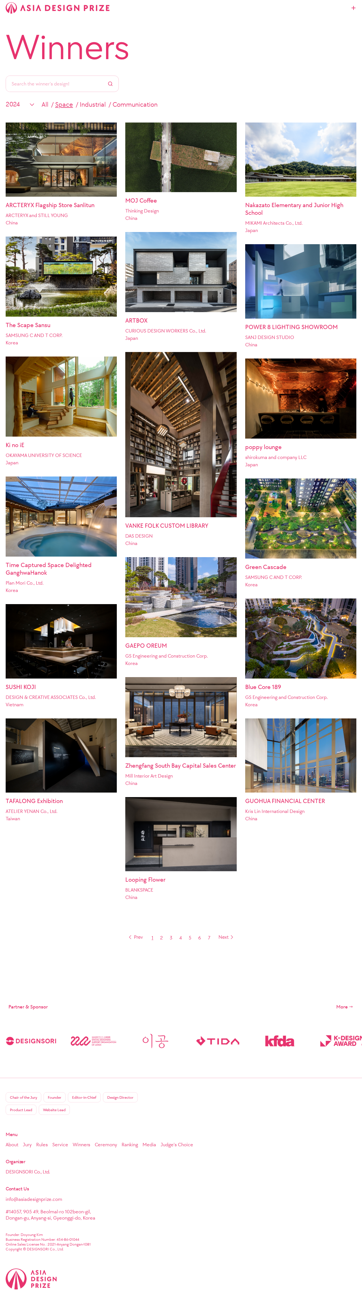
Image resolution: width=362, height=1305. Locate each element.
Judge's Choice (177, 1144)
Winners (68, 47)
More (342, 1007)
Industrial (93, 104)
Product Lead (21, 1109)
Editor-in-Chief (84, 1097)
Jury (27, 1144)
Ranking (130, 1144)
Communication (135, 104)
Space (64, 104)
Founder (54, 1097)
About (12, 1144)
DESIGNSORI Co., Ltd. (28, 1172)
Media (149, 1144)
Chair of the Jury (23, 1097)
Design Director (120, 1097)
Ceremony (106, 1144)
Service (60, 1144)
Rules (42, 1144)
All (45, 104)
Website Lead (54, 1109)
